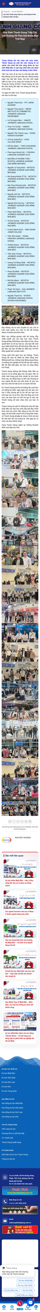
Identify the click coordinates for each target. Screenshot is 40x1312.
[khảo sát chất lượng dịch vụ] (20, 1210)
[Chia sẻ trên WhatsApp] (10, 821)
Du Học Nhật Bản (17, 11)
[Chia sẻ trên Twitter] (18, 821)
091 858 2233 (20, 1203)
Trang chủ (6, 11)
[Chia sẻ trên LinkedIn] (30, 821)
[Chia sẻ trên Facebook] (14, 821)
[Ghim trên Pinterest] (26, 821)
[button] (3, 4)
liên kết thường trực (20, 829)
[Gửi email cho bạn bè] (22, 821)
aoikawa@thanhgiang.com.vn (20, 1223)
